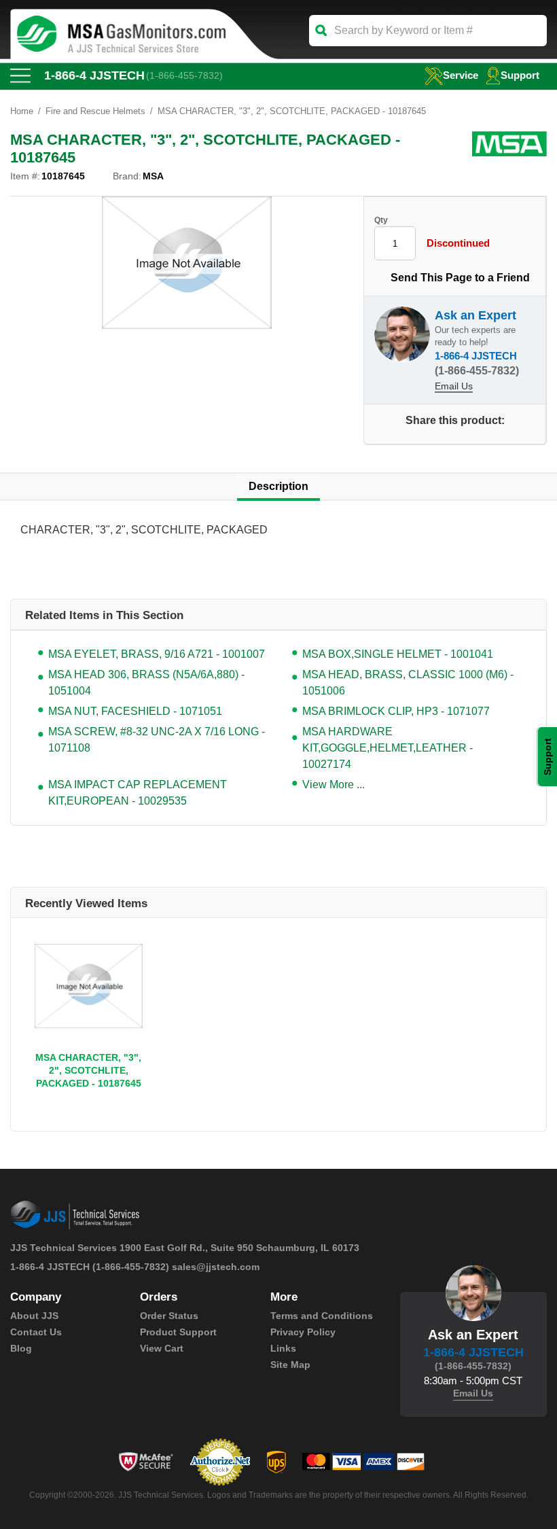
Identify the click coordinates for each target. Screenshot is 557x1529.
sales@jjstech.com (215, 1266)
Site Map (290, 1364)
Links (283, 1348)
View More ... (333, 784)
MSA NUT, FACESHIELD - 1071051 (135, 711)
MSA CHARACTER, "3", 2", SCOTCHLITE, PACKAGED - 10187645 (88, 1070)
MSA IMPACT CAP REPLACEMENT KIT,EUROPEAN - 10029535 (137, 793)
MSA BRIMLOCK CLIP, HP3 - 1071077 (396, 711)
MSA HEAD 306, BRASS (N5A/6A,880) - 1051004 (146, 683)
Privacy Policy (303, 1331)
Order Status (169, 1315)
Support (520, 75)
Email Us (454, 386)
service (460, 75)
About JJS (34, 1315)
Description (278, 486)
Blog (21, 1348)
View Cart (161, 1348)
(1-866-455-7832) (184, 75)
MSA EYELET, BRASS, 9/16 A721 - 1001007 (156, 654)
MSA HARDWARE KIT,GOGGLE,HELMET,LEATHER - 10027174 (387, 748)
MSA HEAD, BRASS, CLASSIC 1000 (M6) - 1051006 (408, 683)
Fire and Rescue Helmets (95, 111)
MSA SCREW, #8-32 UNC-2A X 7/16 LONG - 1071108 (156, 740)
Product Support (178, 1331)
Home (21, 111)
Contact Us (36, 1331)
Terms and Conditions (321, 1315)
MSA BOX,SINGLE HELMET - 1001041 (397, 654)
